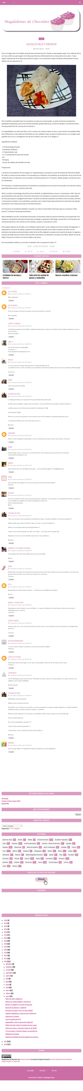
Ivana (10, 477)
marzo (8, 990)
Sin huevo (16, 862)
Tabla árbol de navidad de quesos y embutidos (39, 276)
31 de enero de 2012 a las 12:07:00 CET (21, 362)
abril (7, 987)
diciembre (9, 964)
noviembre (9, 967)
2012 (5, 961)
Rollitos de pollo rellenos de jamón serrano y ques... (21, 1025)
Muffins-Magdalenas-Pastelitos (34, 855)
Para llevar (6, 858)
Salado (38, 858)
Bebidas (30, 840)
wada (10, 566)
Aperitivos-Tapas (7, 840)
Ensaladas (64, 847)
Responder (11, 300)
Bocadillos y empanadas (61, 840)
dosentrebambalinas (15, 641)
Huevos (60, 851)
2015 (5, 953)
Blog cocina (12, 292)
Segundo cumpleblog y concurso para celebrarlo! (20, 1014)
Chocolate (15, 843)
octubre (8, 970)
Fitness (74, 847)
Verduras (14, 866)
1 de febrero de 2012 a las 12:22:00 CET (21, 587)
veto (9, 584)
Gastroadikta (13, 305)
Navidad (51, 855)
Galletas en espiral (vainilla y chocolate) (18, 1002)
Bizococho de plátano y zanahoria (15, 1008)
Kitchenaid (5, 799)
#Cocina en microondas (40, 246)
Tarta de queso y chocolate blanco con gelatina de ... (21, 1031)
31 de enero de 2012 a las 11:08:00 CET (21, 344)
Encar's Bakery (13, 621)
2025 (5, 923)
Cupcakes (68, 843)
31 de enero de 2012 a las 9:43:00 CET (20, 294)
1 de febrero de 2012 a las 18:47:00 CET (21, 675)
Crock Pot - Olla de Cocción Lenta (51, 843)
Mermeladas (6, 855)
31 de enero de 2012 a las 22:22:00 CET (21, 516)
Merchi (10, 360)
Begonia (11, 493)
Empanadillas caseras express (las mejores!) (19, 1022)
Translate (17, 829)
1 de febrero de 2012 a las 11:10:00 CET (21, 569)
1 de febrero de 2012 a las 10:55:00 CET (21, 551)
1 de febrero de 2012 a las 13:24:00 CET (21, 623)
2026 (6, 920)
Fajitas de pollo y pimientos (13, 999)
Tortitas (66, 862)
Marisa (10, 463)
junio (7, 982)
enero (8, 996)
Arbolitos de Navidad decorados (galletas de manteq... (22, 1037)
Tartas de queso (53, 862)
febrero (8, 993)
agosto (8, 976)
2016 (5, 950)
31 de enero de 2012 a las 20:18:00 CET (21, 449)
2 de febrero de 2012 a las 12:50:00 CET (21, 745)
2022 (5, 932)
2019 (5, 941)
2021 (5, 935)
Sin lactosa (29, 862)
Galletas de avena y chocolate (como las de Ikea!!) (21, 1028)
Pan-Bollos (71, 855)
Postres (27, 858)
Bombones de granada (12, 1034)
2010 (5, 1044)
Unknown (11, 433)
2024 (6, 926)
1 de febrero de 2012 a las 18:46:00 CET (21, 659)
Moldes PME (5, 804)
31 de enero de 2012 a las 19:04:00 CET (21, 435)
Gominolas (26, 851)
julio (7, 979)
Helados (50, 851)
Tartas (40, 862)
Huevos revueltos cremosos (66, 275)
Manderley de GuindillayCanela (19, 548)
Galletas (15, 851)
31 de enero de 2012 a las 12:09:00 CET (21, 382)
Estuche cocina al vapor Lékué (11, 801)
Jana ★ (10, 342)
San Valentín (49, 858)
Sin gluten (5, 862)
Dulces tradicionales (49, 847)
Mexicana (17, 855)
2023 (6, 929)
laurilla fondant (14, 324)
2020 (6, 938)
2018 (5, 944)
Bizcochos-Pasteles (43, 840)
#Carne (29, 246)
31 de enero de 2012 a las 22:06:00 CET (21, 479)
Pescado (17, 858)
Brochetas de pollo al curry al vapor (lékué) (19, 1011)
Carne (41, 39)
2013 (5, 959)
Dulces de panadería (32, 847)
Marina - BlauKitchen (15, 603)
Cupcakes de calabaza (12, 1017)
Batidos (20, 840)
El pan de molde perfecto (13, 1019)
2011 (5, 1041)
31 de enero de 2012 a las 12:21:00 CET (21, 396)
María (10, 380)
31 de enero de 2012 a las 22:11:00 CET (21, 495)
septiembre (9, 973)
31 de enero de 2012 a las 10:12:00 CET (21, 326)
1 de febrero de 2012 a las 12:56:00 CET (21, 605)
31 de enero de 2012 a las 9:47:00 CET (20, 308)
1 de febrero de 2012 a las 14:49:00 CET (21, 643)
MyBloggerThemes (50, 1077)
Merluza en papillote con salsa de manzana (18, 1005)
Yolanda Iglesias (14, 394)
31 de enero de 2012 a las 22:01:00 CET (21, 465)
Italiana (70, 851)
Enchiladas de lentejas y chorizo (12, 276)
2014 (6, 956)
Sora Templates (39, 1077)
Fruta (4, 851)
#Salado (52, 246)
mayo (8, 985)
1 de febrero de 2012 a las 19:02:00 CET (21, 695)
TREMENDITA (12, 673)
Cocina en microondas (30, 843)
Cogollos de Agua (14, 657)
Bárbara (11, 743)
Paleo (60, 855)
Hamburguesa (38, 851)
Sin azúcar (62, 858)
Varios (4, 866)
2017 (5, 947)
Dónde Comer (18, 847)
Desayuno (5, 847)
